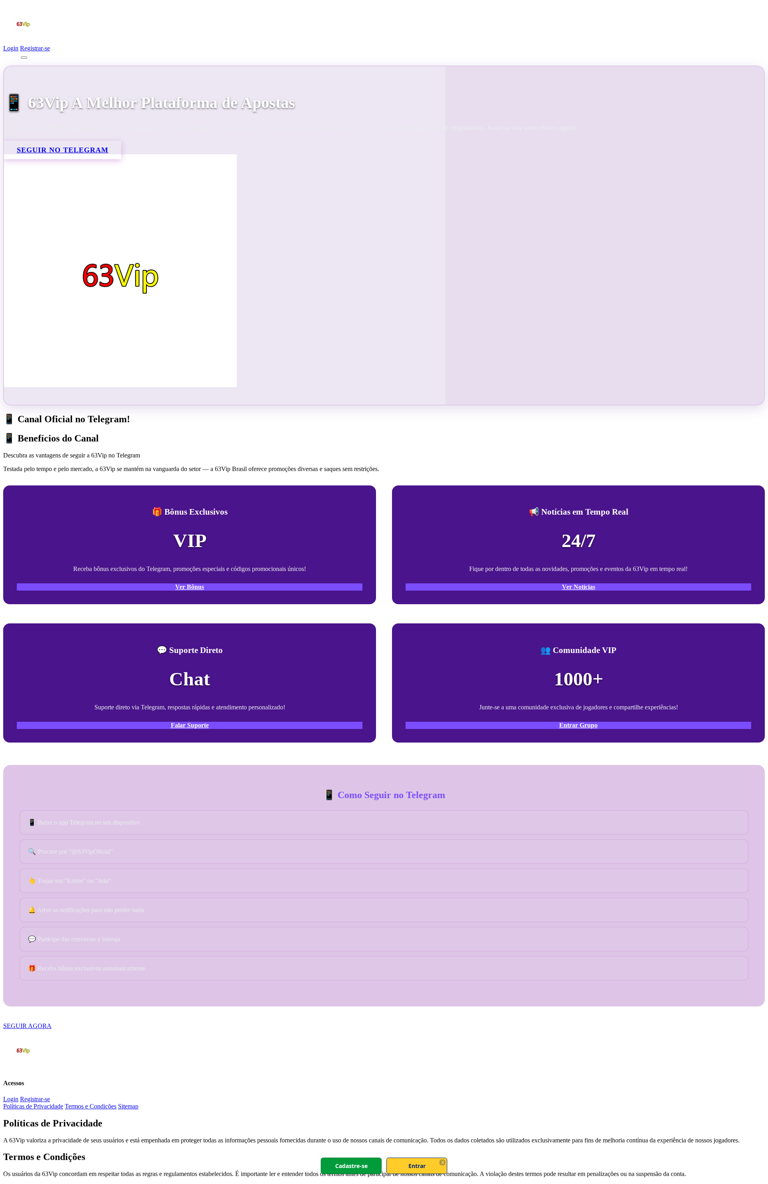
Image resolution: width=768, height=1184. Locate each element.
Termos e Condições (90, 1106)
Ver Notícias (578, 586)
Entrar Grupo (578, 725)
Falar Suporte (190, 725)
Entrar (417, 1166)
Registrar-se (35, 48)
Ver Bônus (189, 586)
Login (10, 48)
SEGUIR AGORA (27, 1025)
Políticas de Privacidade (33, 1106)
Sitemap (128, 1106)
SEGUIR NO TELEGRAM (62, 150)
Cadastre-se (351, 1166)
